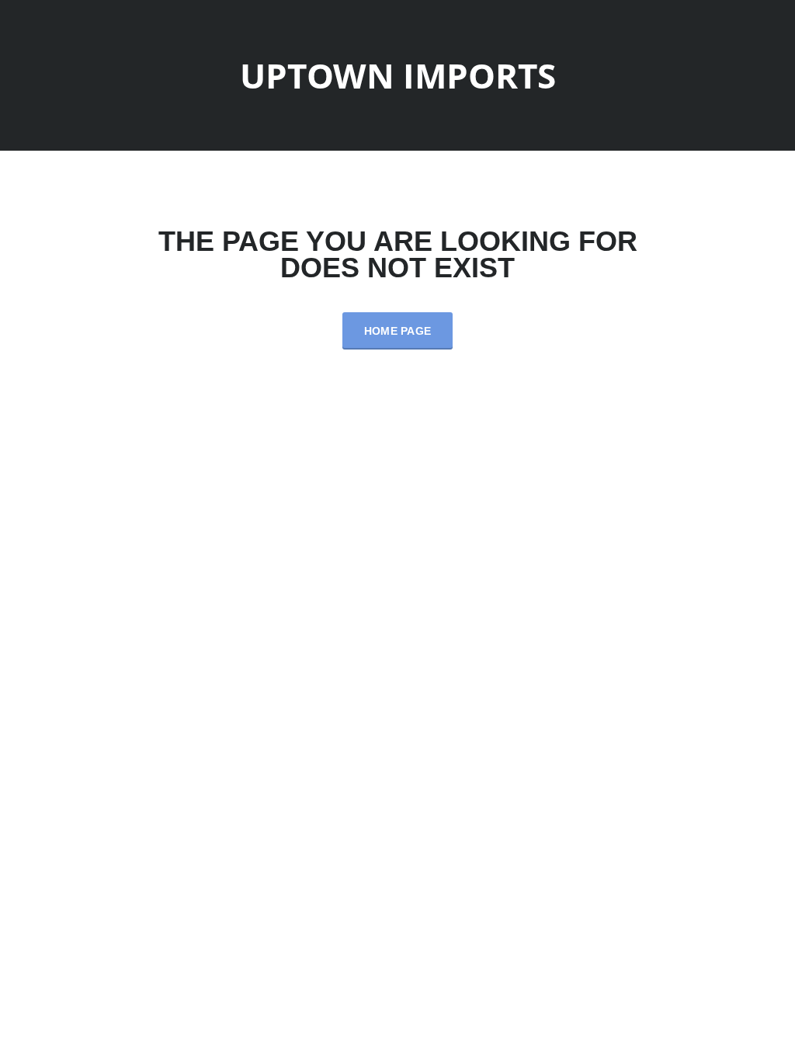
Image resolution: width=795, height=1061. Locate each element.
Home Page (398, 331)
